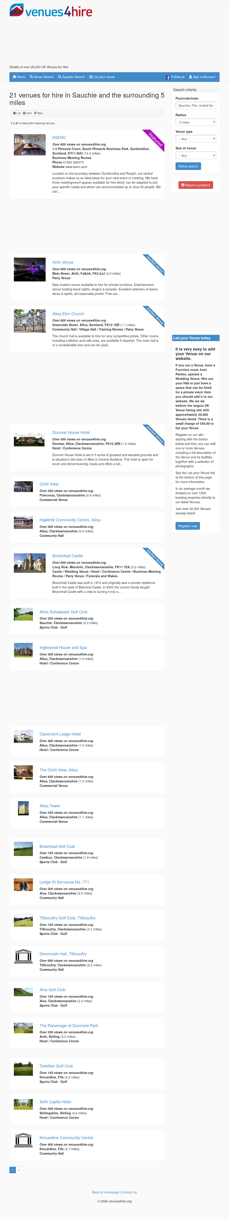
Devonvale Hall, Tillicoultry (63, 953)
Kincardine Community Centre (66, 1137)
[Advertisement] (167, 33)
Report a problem (197, 185)
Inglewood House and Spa (63, 647)
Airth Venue (62, 262)
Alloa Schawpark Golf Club (63, 611)
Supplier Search (73, 76)
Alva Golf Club (52, 989)
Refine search (188, 166)
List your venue (103, 76)
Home (20, 76)
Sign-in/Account (203, 76)
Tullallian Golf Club (56, 1066)
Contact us (129, 1192)
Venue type (184, 131)
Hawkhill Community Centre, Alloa (70, 519)
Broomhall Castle (67, 555)
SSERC (59, 137)
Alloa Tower (50, 805)
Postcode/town (187, 98)
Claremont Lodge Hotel (60, 734)
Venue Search (43, 76)
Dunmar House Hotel (71, 432)
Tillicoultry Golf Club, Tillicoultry (67, 918)
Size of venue (186, 148)
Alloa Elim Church (68, 313)
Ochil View (49, 484)
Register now (187, 526)
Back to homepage (105, 1192)
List (18, 113)
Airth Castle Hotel (55, 1101)
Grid (29, 113)
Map (40, 113)
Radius (181, 115)
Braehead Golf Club (57, 846)
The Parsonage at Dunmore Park (69, 1025)
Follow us (177, 76)
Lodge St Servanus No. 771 (64, 882)
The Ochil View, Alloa (59, 770)
